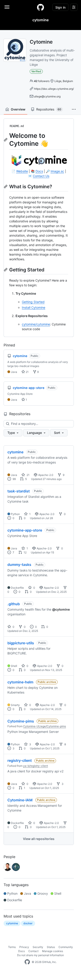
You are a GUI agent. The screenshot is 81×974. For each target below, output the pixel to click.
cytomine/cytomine (36, 324)
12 (25, 552)
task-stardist (18, 491)
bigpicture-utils (20, 643)
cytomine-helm (20, 682)
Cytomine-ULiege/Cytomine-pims (44, 726)
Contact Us (41, 176)
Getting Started (33, 302)
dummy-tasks (19, 564)
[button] (73, 109)
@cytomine (61, 609)
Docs (39, 171)
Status (51, 947)
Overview (18, 109)
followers (42, 81)
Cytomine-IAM (20, 800)
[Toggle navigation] (7, 7)
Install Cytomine (33, 307)
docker (28, 923)
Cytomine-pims (20, 721)
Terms (12, 947)
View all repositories (38, 839)
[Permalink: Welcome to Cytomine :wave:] (6, 139)
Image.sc (57, 171)
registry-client (19, 760)
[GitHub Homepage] (27, 962)
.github (13, 604)
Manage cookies (52, 951)
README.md (17, 126)
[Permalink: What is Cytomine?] (6, 186)
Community (65, 947)
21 (27, 372)
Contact (33, 951)
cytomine (15, 452)
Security (38, 947)
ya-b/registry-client (35, 765)
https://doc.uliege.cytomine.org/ (54, 88)
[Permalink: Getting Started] (6, 269)
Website (22, 171)
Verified (36, 71)
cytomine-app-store (24, 530)
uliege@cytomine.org (47, 96)
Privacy (24, 947)
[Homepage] (40, 7)
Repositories (48, 109)
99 (14, 479)
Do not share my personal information (40, 955)
